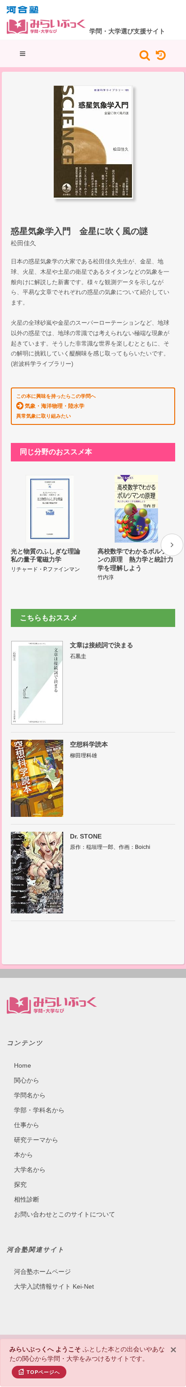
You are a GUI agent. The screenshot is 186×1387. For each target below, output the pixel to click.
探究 (20, 1184)
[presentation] (172, 545)
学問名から (30, 1095)
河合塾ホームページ (42, 1271)
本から (23, 1154)
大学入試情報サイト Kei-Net (54, 1286)
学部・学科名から (39, 1110)
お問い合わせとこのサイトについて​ (64, 1214)
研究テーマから (36, 1139)
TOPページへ (43, 1372)
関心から (26, 1080)
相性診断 (26, 1199)
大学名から (30, 1169)
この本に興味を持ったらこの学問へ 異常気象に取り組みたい (56, 406)
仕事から (26, 1125)
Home (22, 1065)
